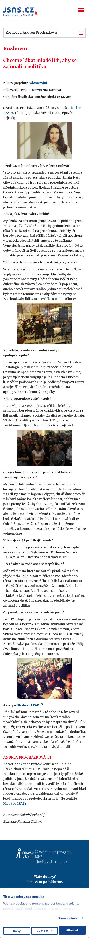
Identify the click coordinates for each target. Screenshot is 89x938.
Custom (42, 931)
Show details (67, 918)
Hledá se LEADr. (29, 705)
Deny (17, 931)
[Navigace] (81, 10)
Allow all (72, 930)
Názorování (38, 83)
